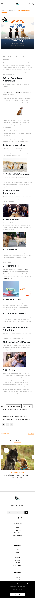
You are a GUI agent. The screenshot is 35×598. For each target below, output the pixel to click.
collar (26, 269)
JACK (17, 552)
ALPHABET (17, 563)
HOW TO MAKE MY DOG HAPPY (12, 413)
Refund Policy (17, 533)
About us (17, 577)
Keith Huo (8, 44)
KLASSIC (17, 560)
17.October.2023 (17, 44)
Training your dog (11, 10)
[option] (17, 464)
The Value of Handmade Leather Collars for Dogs (17, 476)
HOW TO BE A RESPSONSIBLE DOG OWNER (15, 409)
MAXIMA (17, 555)
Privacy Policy (17, 530)
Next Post (31, 433)
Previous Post (5, 433)
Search (17, 527)
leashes (5, 271)
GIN (18, 550)
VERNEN (17, 557)
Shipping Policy (17, 538)
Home (2, 10)
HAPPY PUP (27, 406)
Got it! (17, 594)
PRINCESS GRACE (17, 565)
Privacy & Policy (17, 589)
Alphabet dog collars (14, 406)
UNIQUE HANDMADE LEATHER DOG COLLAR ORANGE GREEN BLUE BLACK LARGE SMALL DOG (16, 418)
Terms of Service (17, 535)
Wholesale (17, 579)
